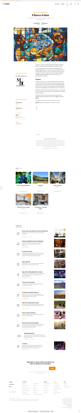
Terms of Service (33, 400)
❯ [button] (65, 44)
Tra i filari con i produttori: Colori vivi (30, 292)
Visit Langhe (57, 3)
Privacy (18, 398)
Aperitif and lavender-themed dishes (30, 323)
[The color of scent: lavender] (59, 284)
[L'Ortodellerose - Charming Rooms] (40, 199)
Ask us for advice (25, 387)
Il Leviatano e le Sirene (27, 251)
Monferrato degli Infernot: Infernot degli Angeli (32, 241)
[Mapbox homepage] (38, 134)
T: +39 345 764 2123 (54, 148)
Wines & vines (46, 390)
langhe (5, 4)
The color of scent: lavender (28, 282)
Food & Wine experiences (26, 388)
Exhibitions (56, 390)
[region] (50, 120)
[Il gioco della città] (59, 264)
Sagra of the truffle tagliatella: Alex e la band (32, 272)
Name (27, 367)
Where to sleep (35, 390)
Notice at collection (33, 411)
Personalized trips (25, 385)
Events (6, 0)
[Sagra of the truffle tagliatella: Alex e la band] (59, 274)
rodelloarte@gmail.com (19, 123)
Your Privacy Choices (45, 411)
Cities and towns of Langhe (37, 394)
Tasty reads (46, 387)
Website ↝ (17, 122)
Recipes (45, 388)
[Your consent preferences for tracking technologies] (79, 411)
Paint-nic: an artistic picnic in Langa (30, 302)
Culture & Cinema (11, 0)
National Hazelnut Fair (29, 333)
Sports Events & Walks (58, 388)
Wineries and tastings (25, 394)
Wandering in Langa (47, 383)
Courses (55, 394)
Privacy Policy (28, 400)
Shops (34, 387)
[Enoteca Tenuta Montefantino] (23, 178)
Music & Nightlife (56, 387)
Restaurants (35, 388)
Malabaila (40, 185)
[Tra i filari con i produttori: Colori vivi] (59, 294)
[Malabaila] (40, 178)
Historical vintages (67, 387)
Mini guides (46, 392)
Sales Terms (11, 384)
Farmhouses (35, 385)
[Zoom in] (36, 106)
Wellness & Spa (35, 383)
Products (65, 383)
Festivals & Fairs (56, 385)
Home (3, 0)
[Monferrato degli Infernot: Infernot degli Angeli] (59, 243)
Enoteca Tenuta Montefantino (23, 185)
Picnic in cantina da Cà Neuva (29, 313)
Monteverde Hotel (57, 185)
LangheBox (24, 383)
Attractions (35, 392)
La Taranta (24, 343)
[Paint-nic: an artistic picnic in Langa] (59, 305)
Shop (71, 3)
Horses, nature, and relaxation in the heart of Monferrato (35, 231)
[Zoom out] (36, 108)
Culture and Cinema (57, 392)
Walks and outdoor (25, 390)
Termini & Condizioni (12, 398)
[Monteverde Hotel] (57, 178)
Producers (65, 385)
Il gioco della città (26, 262)
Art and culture (46, 385)
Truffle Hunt (24, 392)
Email (39, 367)
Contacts (11, 382)
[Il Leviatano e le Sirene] (59, 253)
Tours (10, 386)
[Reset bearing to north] (36, 109)
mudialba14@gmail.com (46, 148)
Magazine (62, 3)
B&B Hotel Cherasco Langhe (23, 207)
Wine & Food (56, 383)
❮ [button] (15, 44)
